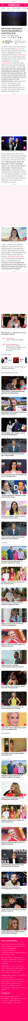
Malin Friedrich (15, 35)
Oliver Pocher (21, 55)
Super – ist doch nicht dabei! (14, 340)
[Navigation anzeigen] (2, 5)
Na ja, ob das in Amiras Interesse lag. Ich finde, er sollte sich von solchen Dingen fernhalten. (15, 348)
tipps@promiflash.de (7, 368)
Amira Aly (18, 49)
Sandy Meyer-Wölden (14, 256)
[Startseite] (14, 5)
